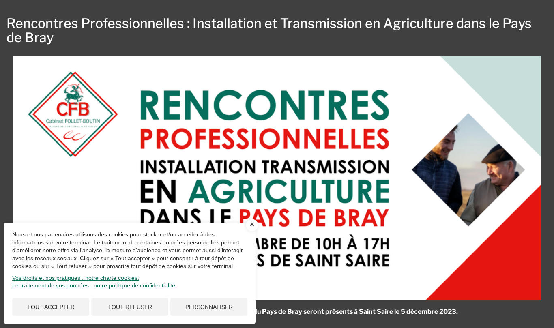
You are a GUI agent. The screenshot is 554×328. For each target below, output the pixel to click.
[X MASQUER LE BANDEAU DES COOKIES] (252, 225)
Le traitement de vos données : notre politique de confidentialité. (94, 285)
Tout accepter (51, 307)
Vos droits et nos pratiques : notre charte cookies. (75, 277)
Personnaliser (209, 307)
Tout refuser (130, 307)
